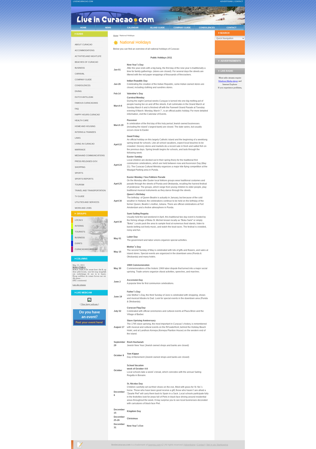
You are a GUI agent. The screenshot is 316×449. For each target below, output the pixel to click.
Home (83, 27)
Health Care (82, 120)
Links (77, 138)
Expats (78, 243)
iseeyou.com (154, 445)
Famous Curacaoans (86, 103)
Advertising (189, 445)
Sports (79, 173)
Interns (79, 226)
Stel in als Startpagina (217, 445)
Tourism (79, 185)
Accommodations (84, 50)
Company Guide (182, 27)
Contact (231, 27)
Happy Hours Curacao (87, 114)
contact (238, 1)
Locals (79, 220)
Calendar (132, 27)
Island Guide (157, 27)
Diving (78, 91)
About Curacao (83, 44)
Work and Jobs (83, 208)
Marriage (80, 150)
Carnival (79, 74)
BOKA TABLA (79, 267)
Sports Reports (84, 179)
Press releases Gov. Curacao (86, 162)
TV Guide (79, 196)
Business (80, 68)
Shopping (80, 167)
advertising (226, 1)
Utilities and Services (87, 202)
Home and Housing (85, 126)
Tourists (80, 232)
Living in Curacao (85, 144)
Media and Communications (90, 155)
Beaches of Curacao (86, 62)
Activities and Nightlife (88, 56)
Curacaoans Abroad (86, 249)
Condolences (207, 27)
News (108, 27)
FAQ (77, 109)
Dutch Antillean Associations (84, 98)
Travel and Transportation (90, 190)
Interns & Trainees (85, 132)
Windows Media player (228, 81)
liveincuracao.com (83, 1)
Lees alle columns (79, 285)
